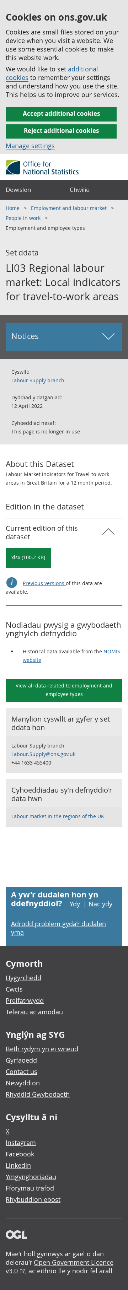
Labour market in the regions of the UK (57, 816)
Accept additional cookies (61, 113)
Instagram (21, 1142)
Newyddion (23, 1083)
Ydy (75, 904)
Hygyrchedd (23, 977)
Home (13, 208)
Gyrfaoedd (21, 1060)
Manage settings (30, 145)
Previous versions (44, 583)
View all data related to (64, 689)
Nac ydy (100, 904)
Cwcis (14, 989)
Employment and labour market (69, 208)
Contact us (21, 1071)
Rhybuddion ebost (33, 1199)
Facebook (20, 1154)
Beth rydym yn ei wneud (42, 1049)
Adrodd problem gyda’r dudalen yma (58, 928)
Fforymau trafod (30, 1188)
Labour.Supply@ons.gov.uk (43, 754)
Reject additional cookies (61, 130)
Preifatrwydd (25, 1000)
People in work (24, 218)
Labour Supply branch (37, 380)
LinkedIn (18, 1165)
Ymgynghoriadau (31, 1176)
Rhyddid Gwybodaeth (38, 1094)
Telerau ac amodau (34, 1012)
